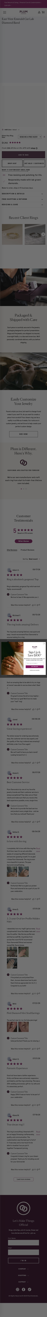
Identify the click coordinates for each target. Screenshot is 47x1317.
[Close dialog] (44, 643)
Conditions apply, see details (34, 670)
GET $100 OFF (34, 666)
